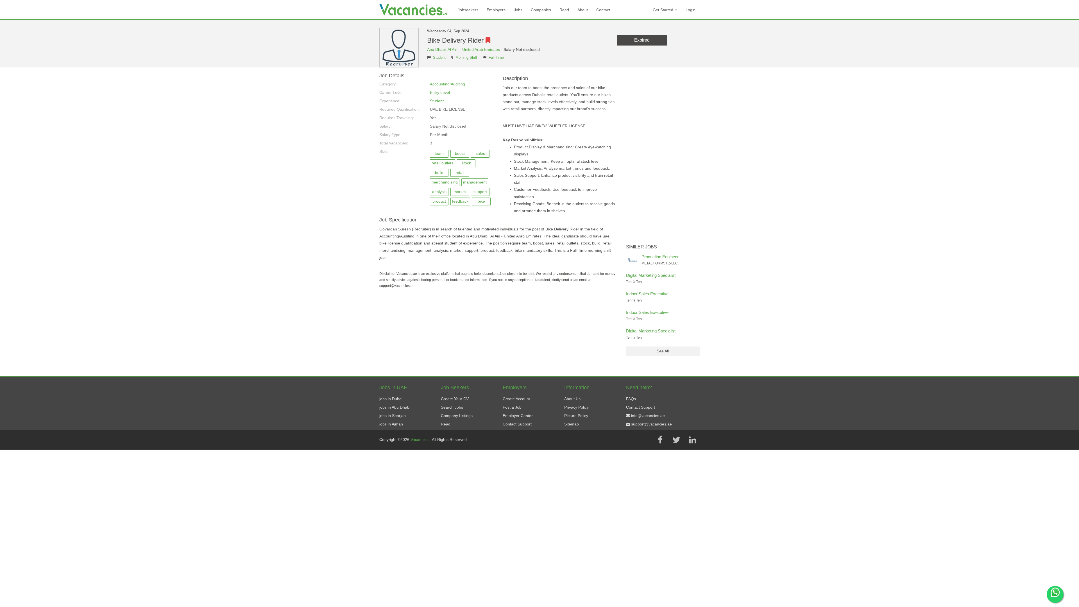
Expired (642, 40)
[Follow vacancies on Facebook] (660, 440)
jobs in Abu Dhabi (394, 407)
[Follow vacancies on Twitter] (676, 440)
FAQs (631, 399)
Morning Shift (466, 58)
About (582, 10)
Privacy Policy (576, 407)
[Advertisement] (663, 157)
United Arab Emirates (481, 49)
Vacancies (420, 439)
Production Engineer (660, 256)
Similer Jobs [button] (641, 246)
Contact (603, 10)
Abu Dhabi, (437, 49)
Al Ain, (454, 49)
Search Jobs (452, 407)
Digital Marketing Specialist (650, 275)
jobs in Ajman (391, 424)
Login (690, 10)
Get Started (663, 10)
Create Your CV (455, 399)
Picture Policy (576, 415)
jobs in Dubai (390, 399)
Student (439, 58)
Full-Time (496, 58)
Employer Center (518, 415)
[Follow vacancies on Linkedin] (693, 440)
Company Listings (457, 415)
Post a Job (512, 407)
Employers (496, 10)
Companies (541, 10)
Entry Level (440, 92)
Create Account (516, 399)
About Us (572, 399)
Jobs (518, 10)
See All (663, 351)
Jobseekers (468, 10)
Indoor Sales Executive (647, 293)
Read (564, 10)
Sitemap (571, 424)
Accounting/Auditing (447, 84)
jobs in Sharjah (392, 415)
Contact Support (517, 424)
